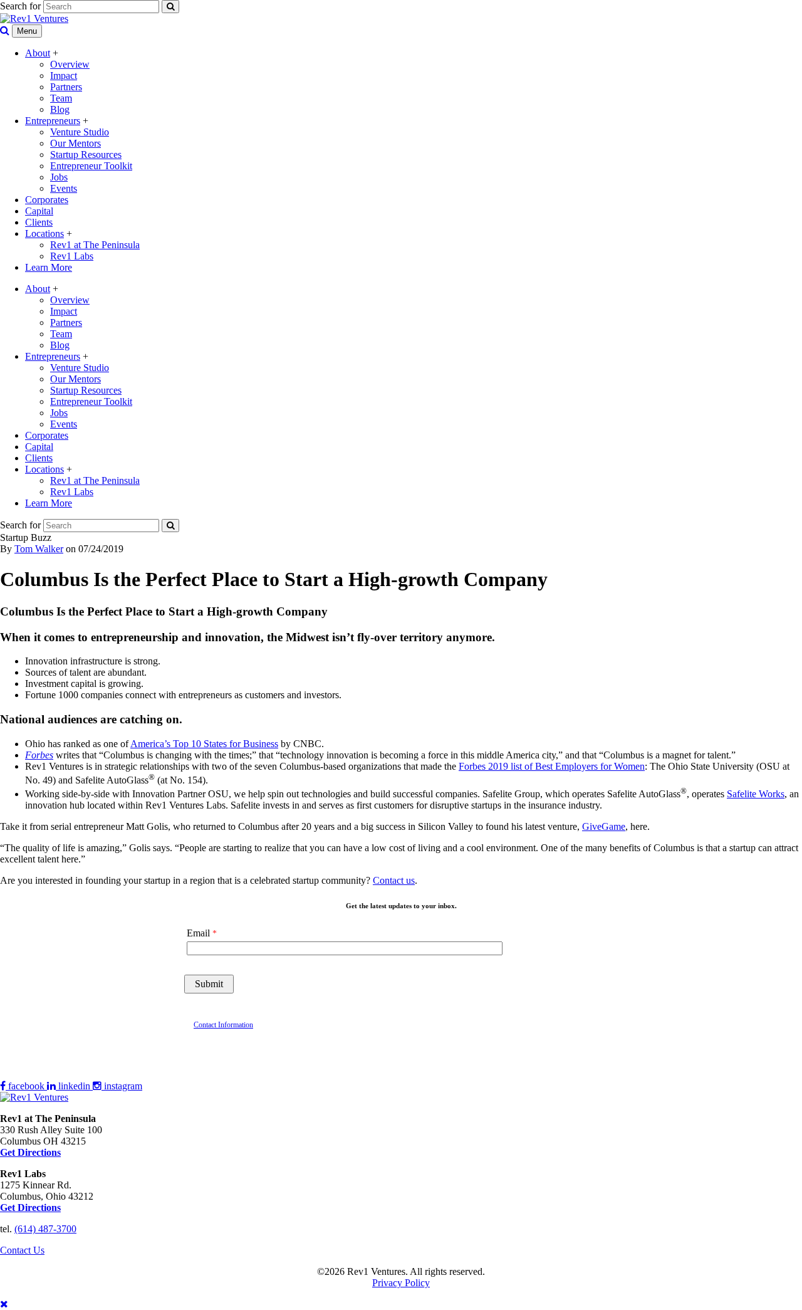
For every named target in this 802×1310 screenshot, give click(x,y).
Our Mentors (75, 143)
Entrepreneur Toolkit (91, 165)
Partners (66, 86)
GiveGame (603, 826)
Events (63, 188)
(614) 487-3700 (45, 1229)
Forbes (39, 755)
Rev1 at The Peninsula (95, 244)
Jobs (59, 177)
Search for (20, 6)
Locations (44, 233)
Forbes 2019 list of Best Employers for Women (552, 766)
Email (198, 933)
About (37, 53)
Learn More (48, 267)
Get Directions (30, 1207)
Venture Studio (79, 132)
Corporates (46, 199)
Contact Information (223, 1024)
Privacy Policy (401, 1282)
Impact (63, 75)
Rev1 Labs (71, 256)
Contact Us (22, 1250)
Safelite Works (755, 794)
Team (61, 98)
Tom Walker (38, 548)
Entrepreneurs (52, 120)
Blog (60, 109)
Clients (39, 222)
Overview (70, 64)
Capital (39, 211)
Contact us (394, 880)
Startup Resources (86, 154)
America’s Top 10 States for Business (204, 743)
